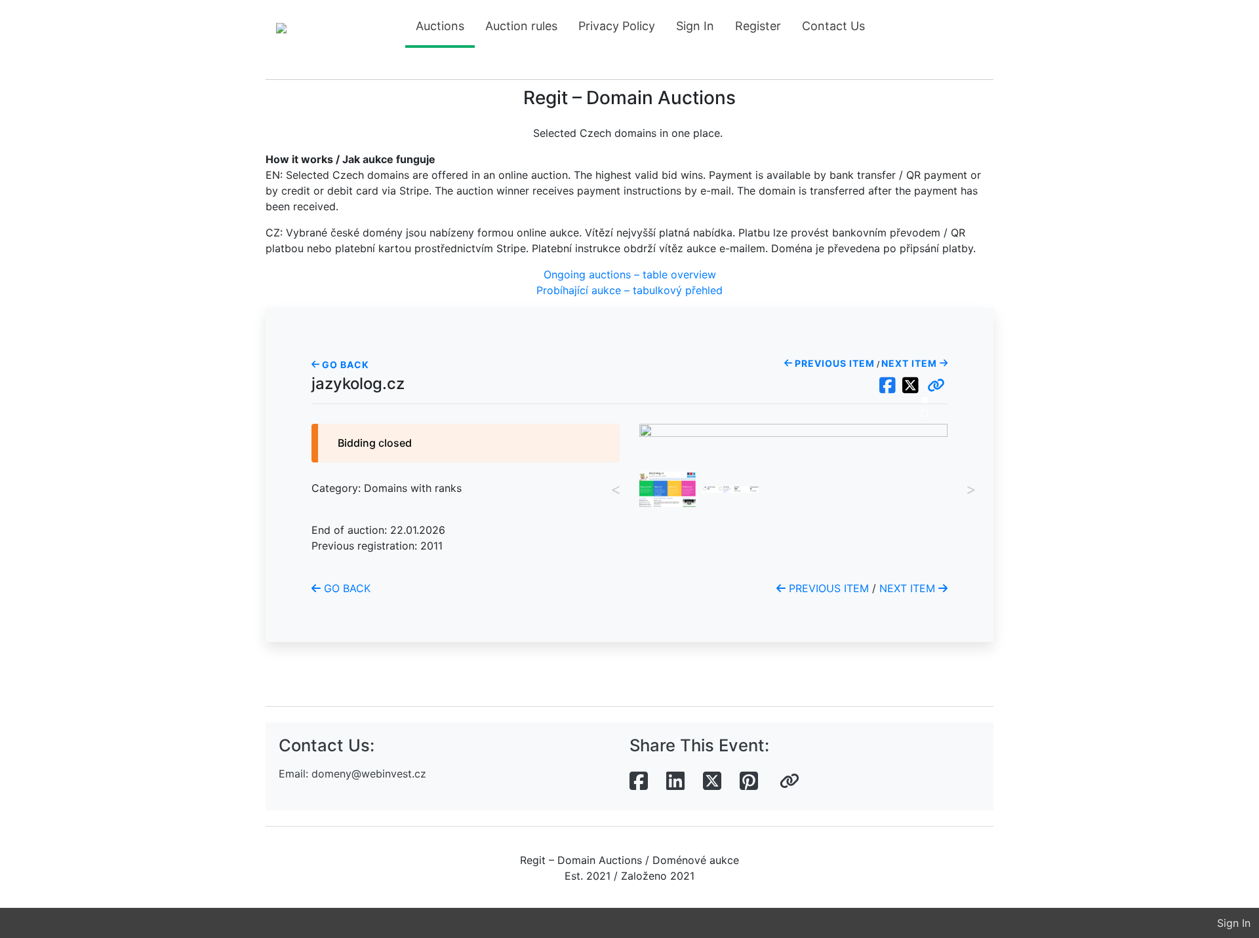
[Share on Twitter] (712, 781)
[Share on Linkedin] (675, 781)
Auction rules (521, 26)
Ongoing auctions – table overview (630, 274)
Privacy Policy (616, 26)
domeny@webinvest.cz (368, 773)
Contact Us (833, 26)
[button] (936, 386)
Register (758, 26)
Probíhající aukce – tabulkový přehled (629, 290)
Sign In (695, 26)
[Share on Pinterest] (749, 781)
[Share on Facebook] (639, 781)
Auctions (440, 26)
